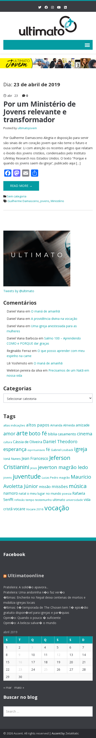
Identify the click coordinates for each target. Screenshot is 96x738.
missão (45, 486)
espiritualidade (36, 450)
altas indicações (14, 425)
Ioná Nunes (12, 458)
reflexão (19, 500)
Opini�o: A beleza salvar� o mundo (29, 623)
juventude (27, 476)
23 (20, 669)
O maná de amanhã (45, 311)
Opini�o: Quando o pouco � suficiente (32, 618)
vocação (56, 507)
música (78, 486)
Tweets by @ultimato (18, 291)
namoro (10, 493)
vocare (19, 508)
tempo (30, 500)
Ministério (57, 201)
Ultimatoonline (26, 576)
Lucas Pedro (50, 477)
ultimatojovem (27, 128)
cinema (84, 434)
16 (20, 662)
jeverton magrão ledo (63, 467)
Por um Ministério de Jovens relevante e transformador (39, 111)
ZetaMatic (72, 733)
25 (46, 669)
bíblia (52, 434)
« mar (7, 687)
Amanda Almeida (62, 425)
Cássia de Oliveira (27, 441)
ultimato (59, 499)
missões (60, 486)
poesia (66, 494)
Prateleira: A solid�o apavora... (25, 587)
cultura (7, 442)
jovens (44, 201)
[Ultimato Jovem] (48, 25)
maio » (19, 687)
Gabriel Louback (62, 450)
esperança (15, 449)
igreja (80, 449)
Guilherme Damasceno (23, 201)
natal (22, 493)
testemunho (43, 500)
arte (22, 433)
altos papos (37, 425)
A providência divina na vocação (54, 318)
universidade (74, 500)
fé (48, 449)
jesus (33, 468)
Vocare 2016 (35, 509)
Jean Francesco (35, 458)
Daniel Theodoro (60, 441)
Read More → (21, 186)
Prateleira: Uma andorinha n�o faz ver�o (34, 592)
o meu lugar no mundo (44, 493)
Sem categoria (16, 196)
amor (9, 433)
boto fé (38, 433)
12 (58, 655)
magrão (64, 477)
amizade (83, 425)
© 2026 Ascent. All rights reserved (26, 733)
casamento (67, 434)
